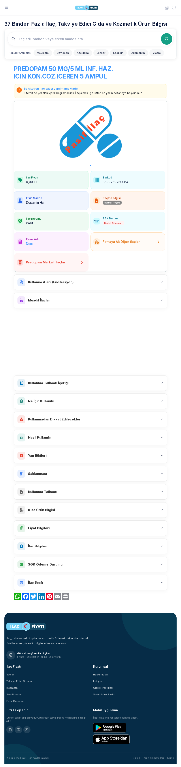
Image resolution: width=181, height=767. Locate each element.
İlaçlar (10, 674)
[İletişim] (173, 7)
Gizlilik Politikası (103, 687)
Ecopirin (118, 52)
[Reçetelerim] (166, 7)
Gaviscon (63, 52)
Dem (29, 243)
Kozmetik (12, 687)
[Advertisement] (90, 342)
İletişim (97, 681)
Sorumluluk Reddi (104, 694)
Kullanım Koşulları (154, 758)
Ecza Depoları (15, 701)
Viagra (157, 52)
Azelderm (83, 52)
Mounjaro (43, 52)
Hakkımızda (100, 674)
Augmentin (138, 52)
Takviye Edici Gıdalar (19, 681)
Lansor (101, 52)
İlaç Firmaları (14, 694)
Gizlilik (136, 758)
